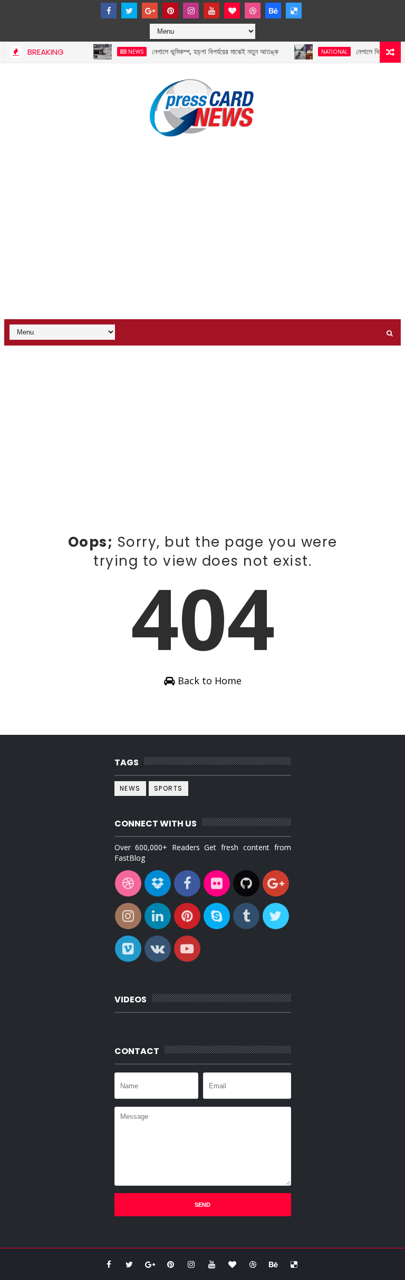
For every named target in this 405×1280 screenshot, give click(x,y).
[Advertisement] (202, 229)
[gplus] (150, 10)
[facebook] (109, 10)
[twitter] (129, 10)
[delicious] (294, 10)
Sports (168, 788)
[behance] (273, 10)
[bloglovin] (232, 10)
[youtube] (211, 10)
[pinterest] (170, 10)
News (126, 51)
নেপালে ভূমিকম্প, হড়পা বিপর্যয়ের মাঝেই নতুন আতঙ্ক (205, 51)
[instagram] (191, 10)
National (325, 51)
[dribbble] (253, 10)
